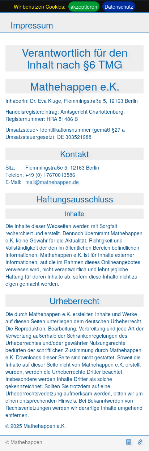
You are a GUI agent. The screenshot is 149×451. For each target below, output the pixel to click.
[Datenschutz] (140, 442)
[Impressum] (129, 442)
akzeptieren (84, 6)
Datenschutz (119, 6)
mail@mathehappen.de (52, 181)
